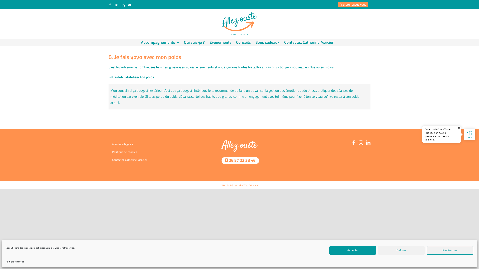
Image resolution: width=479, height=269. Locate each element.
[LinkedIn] (368, 142)
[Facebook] (353, 142)
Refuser (401, 250)
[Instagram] (361, 142)
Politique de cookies (15, 261)
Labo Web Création (248, 185)
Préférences (450, 250)
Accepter (352, 250)
